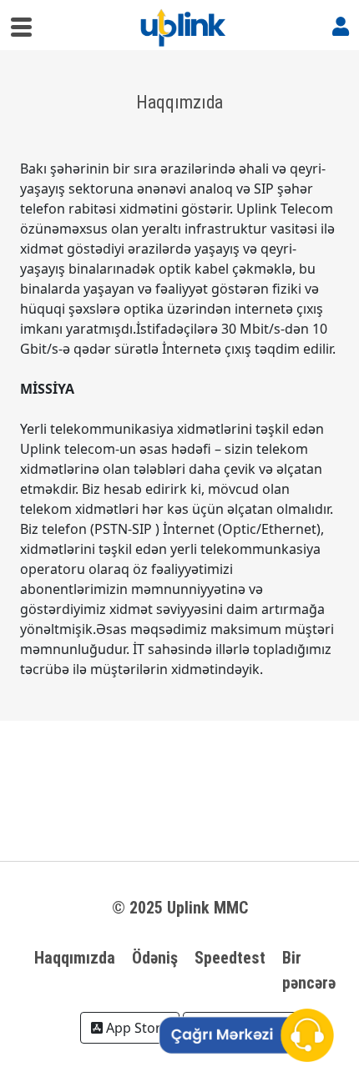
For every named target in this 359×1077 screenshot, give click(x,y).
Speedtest (230, 958)
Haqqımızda (74, 958)
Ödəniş (155, 958)
